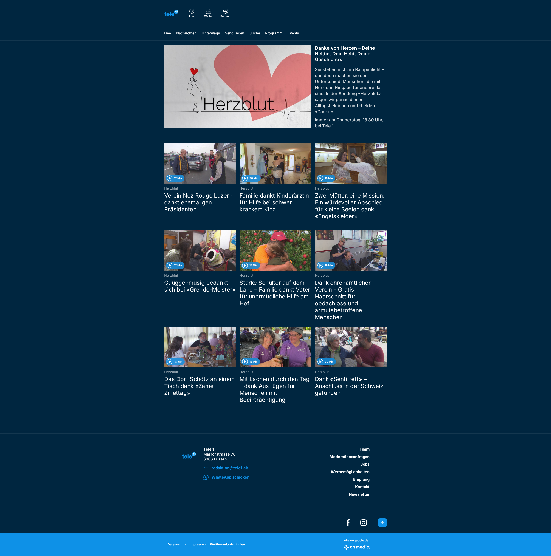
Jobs (365, 464)
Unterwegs (211, 33)
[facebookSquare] (348, 522)
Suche (254, 33)
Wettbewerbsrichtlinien (227, 544)
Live (167, 33)
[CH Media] (357, 546)
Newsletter (359, 494)
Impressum (198, 544)
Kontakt (362, 487)
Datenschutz (177, 544)
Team (364, 449)
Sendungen (234, 33)
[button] (263, 477)
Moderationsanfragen (350, 456)
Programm (273, 33)
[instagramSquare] (363, 522)
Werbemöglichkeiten (350, 472)
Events (293, 33)
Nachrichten (186, 33)
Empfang (361, 479)
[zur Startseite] (171, 13)
